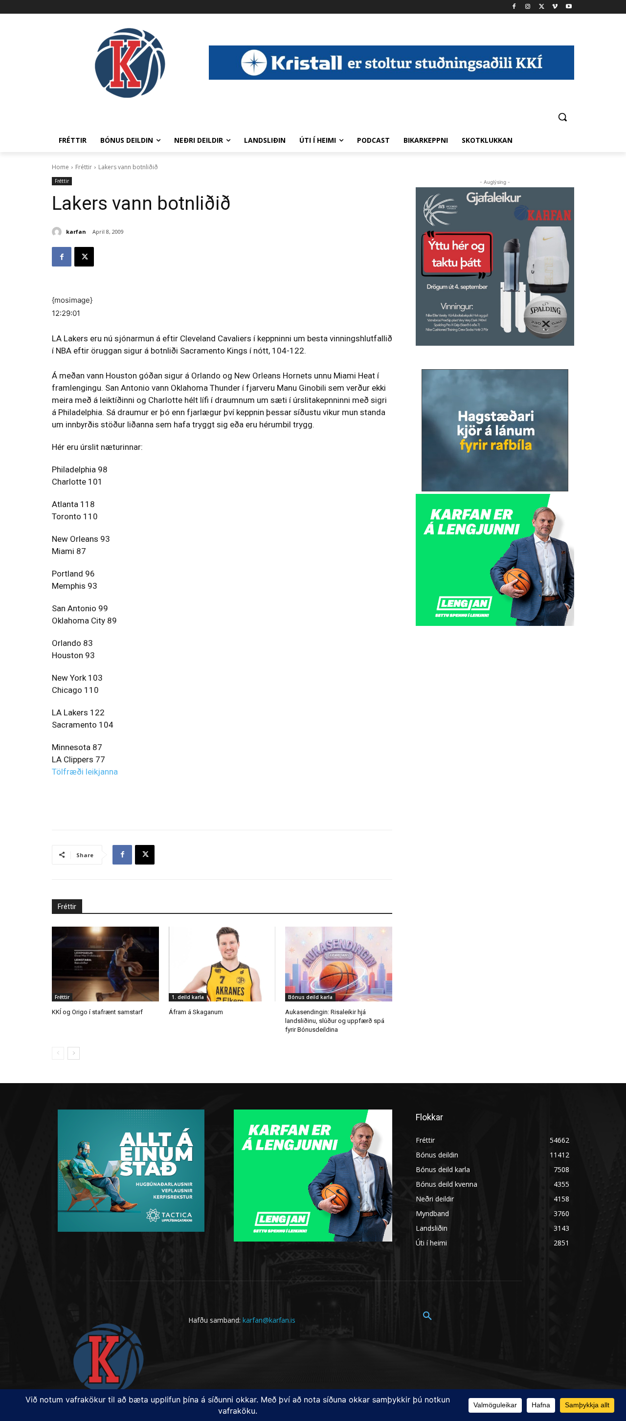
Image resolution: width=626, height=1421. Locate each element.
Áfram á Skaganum (196, 1012)
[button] (562, 117)
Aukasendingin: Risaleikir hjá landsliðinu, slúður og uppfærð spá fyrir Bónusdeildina (334, 1020)
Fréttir (83, 167)
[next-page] (73, 1053)
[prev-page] (58, 1053)
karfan (76, 231)
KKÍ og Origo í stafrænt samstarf (97, 1012)
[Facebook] (514, 7)
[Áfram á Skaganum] (222, 964)
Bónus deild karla (310, 997)
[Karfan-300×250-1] (495, 560)
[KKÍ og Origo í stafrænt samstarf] (105, 964)
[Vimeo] (554, 7)
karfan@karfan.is (269, 1320)
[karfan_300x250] (131, 1171)
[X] (541, 7)
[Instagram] (528, 7)
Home (60, 167)
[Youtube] (568, 7)
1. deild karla (188, 997)
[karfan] (58, 232)
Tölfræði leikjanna (85, 772)
